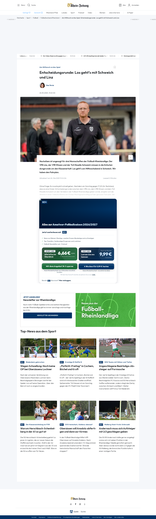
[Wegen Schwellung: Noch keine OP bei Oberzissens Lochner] (38, 348)
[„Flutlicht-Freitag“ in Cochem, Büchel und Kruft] (78, 348)
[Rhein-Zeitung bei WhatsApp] (71, 504)
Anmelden (135, 5)
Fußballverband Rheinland (50, 18)
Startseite (20, 18)
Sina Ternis (50, 85)
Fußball (35, 18)
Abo (124, 5)
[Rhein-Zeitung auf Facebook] (75, 504)
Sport (28, 18)
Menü (23, 5)
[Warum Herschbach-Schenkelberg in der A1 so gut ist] (38, 410)
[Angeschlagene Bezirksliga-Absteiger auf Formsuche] (117, 348)
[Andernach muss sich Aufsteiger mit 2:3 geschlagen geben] (117, 410)
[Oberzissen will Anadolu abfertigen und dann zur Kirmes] (78, 410)
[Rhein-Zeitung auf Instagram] (80, 504)
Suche (33, 5)
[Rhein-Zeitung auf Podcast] (84, 504)
